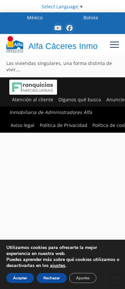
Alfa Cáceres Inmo (63, 46)
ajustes (57, 266)
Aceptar (20, 278)
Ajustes (83, 278)
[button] (114, 44)
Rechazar (51, 278)
